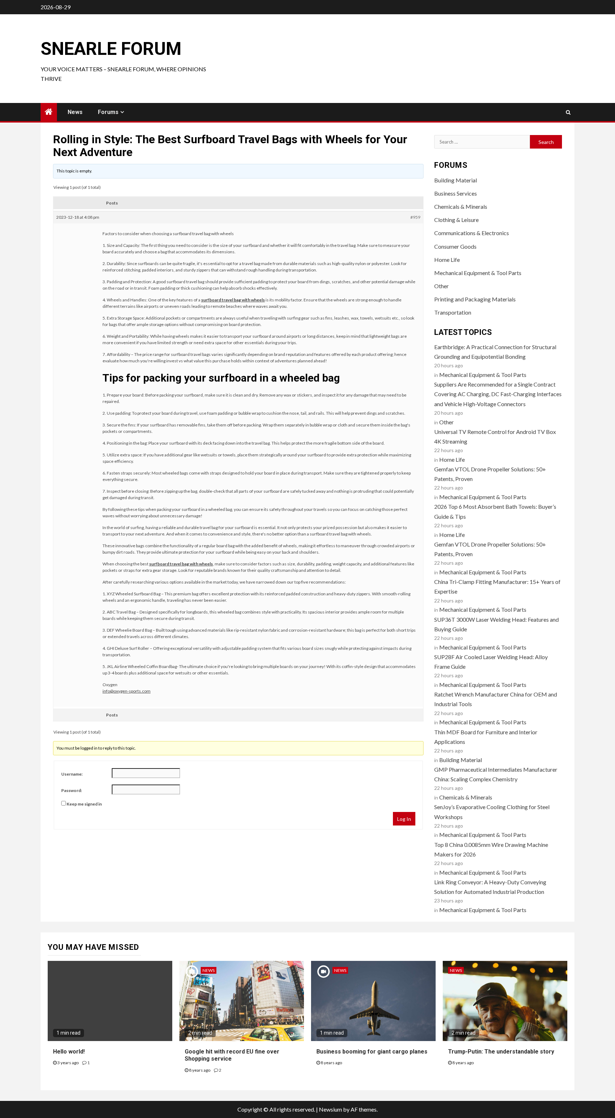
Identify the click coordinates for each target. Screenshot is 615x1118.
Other (441, 286)
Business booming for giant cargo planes (371, 1051)
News (75, 112)
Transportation (452, 312)
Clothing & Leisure (456, 219)
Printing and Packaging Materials (475, 299)
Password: (71, 790)
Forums (108, 112)
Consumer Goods (455, 246)
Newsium (330, 1109)
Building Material (455, 180)
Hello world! (69, 1051)
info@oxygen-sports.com (126, 691)
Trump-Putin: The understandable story (501, 1051)
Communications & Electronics (471, 232)
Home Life (447, 259)
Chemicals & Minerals (460, 206)
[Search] (568, 112)
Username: (72, 774)
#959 (415, 217)
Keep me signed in (84, 804)
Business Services (455, 193)
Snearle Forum (111, 48)
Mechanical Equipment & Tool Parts (477, 272)
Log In (404, 819)
